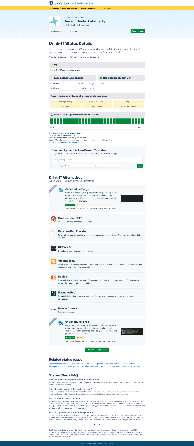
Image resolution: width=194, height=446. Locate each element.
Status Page (85, 443)
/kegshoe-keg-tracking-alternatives (66, 229)
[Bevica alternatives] (53, 277)
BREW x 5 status (128, 364)
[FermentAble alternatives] (53, 293)
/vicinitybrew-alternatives (61, 258)
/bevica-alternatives (59, 274)
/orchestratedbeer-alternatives (63, 215)
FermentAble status (90, 366)
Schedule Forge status (58, 364)
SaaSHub (94, 443)
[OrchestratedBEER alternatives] (53, 219)
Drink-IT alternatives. (72, 142)
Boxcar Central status (110, 366)
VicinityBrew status (57, 366)
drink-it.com (70, 135)
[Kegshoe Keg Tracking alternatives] (53, 232)
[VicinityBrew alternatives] (53, 261)
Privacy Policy (103, 443)
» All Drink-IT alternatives (97, 350)
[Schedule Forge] (61, 190)
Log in (53, 166)
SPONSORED (52, 188)
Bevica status (73, 366)
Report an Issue (138, 31)
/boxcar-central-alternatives (62, 306)
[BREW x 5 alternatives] (53, 248)
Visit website (70, 205)
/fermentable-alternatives (61, 290)
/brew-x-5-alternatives (60, 245)
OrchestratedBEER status (81, 364)
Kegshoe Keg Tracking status (107, 364)
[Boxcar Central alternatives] (53, 309)
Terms (111, 443)
